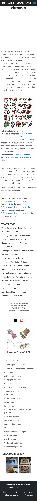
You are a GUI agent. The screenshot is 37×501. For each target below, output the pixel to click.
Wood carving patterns (13, 447)
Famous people (23, 269)
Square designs (16, 239)
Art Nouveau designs (12, 376)
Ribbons (4, 296)
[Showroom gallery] (18, 465)
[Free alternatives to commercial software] (18, 307)
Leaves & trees (7, 258)
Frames (4, 239)
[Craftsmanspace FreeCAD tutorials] (18, 341)
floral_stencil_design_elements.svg (16, 201)
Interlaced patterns (11, 417)
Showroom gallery (12, 495)
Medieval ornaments (12, 428)
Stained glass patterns (10, 288)
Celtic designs (9, 383)
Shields (23, 292)
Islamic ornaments (11, 420)
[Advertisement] (18, 31)
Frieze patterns (28, 251)
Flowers (12, 266)
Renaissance (6, 284)
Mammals (5, 254)
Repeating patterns (11, 435)
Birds (18, 258)
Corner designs (23, 266)
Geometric (5, 232)
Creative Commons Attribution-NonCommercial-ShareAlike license (16, 158)
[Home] (3, 3)
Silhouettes (16, 254)
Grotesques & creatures (10, 251)
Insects (12, 269)
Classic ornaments (11, 391)
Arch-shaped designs (9, 292)
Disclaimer (7, 492)
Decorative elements (12, 398)
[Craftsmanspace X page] (15, 320)
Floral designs (21, 131)
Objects (4, 269)
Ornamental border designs (15, 432)
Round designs (25, 235)
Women (17, 284)
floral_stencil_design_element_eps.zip (18, 213)
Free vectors (9, 406)
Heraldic (4, 281)
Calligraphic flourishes (13, 380)
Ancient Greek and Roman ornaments (19, 368)
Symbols (25, 258)
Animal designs (10, 372)
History (27, 239)
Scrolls (4, 266)
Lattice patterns (7, 277)
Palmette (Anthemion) (25, 277)
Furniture (5, 262)
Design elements (26, 134)
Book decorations (8, 247)
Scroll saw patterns (11, 439)
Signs (20, 273)
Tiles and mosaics (8, 273)
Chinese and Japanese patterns (16, 387)
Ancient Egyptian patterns (14, 365)
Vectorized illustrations (13, 443)
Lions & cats (29, 273)
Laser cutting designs (12, 424)
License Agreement (24, 492)
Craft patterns (9, 395)
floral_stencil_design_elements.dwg (17, 207)
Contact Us (28, 495)
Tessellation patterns (19, 262)
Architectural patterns (18, 243)
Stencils (23, 137)
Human (4, 243)
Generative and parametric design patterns (17, 411)
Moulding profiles (16, 296)
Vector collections (27, 140)
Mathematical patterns (19, 281)
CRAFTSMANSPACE (19, 2)
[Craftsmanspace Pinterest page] (21, 320)
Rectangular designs (9, 235)
